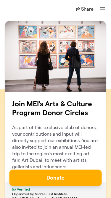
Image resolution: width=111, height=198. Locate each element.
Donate (55, 177)
